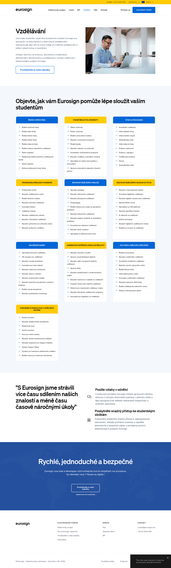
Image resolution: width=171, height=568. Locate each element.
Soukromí (123, 561)
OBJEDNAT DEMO (144, 10)
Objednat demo (109, 531)
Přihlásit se (125, 10)
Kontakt (104, 10)
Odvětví (87, 10)
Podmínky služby (107, 561)
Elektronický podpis (56, 10)
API (78, 10)
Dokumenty (62, 540)
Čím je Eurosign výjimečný (67, 531)
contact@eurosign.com (146, 527)
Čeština (148, 2)
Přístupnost (133, 2)
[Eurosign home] (24, 11)
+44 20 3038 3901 (119, 2)
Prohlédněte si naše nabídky (35, 69)
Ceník (71, 10)
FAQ (95, 10)
